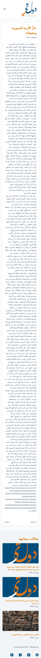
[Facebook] (37, 654)
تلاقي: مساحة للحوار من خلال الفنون (25, 634)
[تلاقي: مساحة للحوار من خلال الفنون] (21, 621)
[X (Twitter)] (28, 654)
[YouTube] (11, 654)
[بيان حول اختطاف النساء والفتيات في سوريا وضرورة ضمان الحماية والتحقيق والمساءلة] (21, 553)
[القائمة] (5, 9)
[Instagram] (20, 654)
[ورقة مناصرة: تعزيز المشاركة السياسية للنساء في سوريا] (21, 587)
